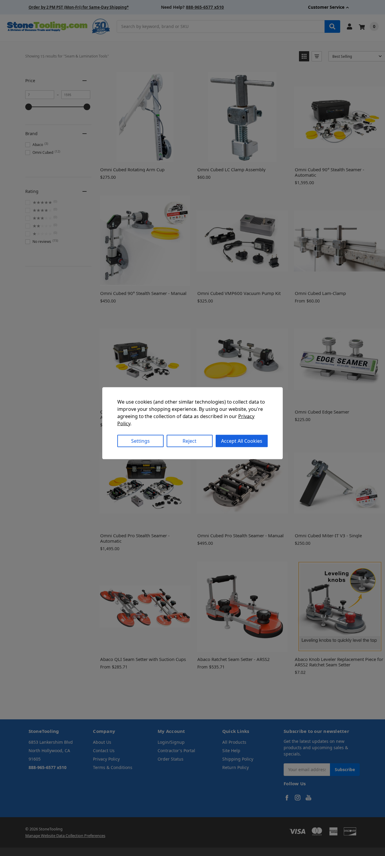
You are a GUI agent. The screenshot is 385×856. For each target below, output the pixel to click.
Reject (189, 441)
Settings (140, 441)
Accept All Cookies (241, 441)
